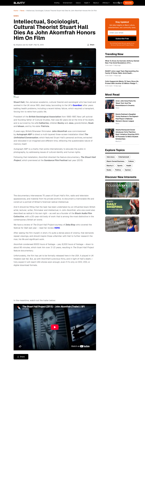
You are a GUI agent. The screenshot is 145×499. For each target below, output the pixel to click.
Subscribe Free (122, 38)
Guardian (77, 105)
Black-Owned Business (115, 161)
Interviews (111, 157)
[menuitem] (87, 3)
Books (109, 170)
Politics (118, 170)
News (22, 11)
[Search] (119, 3)
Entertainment (123, 157)
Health (128, 166)
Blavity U (110, 166)
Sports (119, 166)
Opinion (128, 170)
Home (16, 11)
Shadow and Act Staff (24, 45)
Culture (131, 161)
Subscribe (128, 3)
